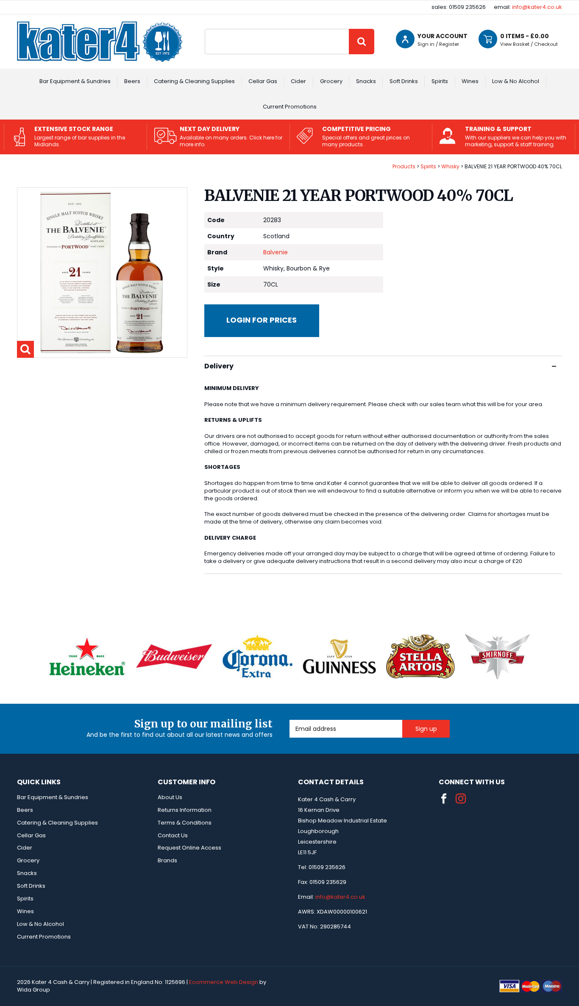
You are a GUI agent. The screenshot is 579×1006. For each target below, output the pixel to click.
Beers (132, 81)
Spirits (439, 81)
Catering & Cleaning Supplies (194, 81)
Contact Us (173, 835)
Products (403, 166)
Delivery (219, 366)
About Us (170, 797)
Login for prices (261, 320)
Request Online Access (189, 848)
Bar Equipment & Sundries (75, 81)
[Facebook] (444, 799)
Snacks (366, 81)
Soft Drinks (404, 81)
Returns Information (185, 810)
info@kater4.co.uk (537, 7)
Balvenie (275, 252)
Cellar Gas (262, 81)
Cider (298, 81)
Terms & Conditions (185, 823)
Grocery (331, 81)
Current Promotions (290, 107)
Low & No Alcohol (515, 81)
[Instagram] (461, 799)
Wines (470, 81)
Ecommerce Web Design (223, 982)
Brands (167, 860)
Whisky (450, 166)
